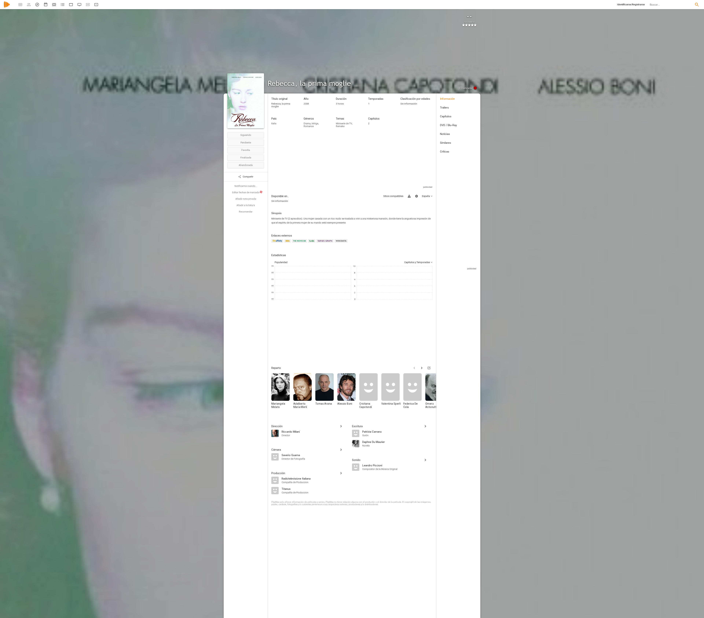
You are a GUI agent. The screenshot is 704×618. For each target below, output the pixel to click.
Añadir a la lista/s (245, 205)
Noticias (445, 134)
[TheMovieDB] (300, 243)
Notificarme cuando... (245, 186)
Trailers (444, 107)
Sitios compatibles (393, 196)
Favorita (245, 150)
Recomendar (245, 211)
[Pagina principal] (7, 6)
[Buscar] (697, 4)
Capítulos (445, 116)
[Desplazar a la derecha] (421, 368)
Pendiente (246, 142)
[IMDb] (288, 243)
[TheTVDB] (312, 243)
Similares (445, 142)
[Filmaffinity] (277, 243)
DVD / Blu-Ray (448, 125)
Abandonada (246, 165)
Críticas (444, 151)
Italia (273, 123)
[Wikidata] (342, 243)
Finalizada (245, 157)
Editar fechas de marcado (247, 192)
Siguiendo (245, 135)
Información (447, 98)
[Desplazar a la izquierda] (414, 368)
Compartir (247, 176)
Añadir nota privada (245, 198)
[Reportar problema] (409, 196)
